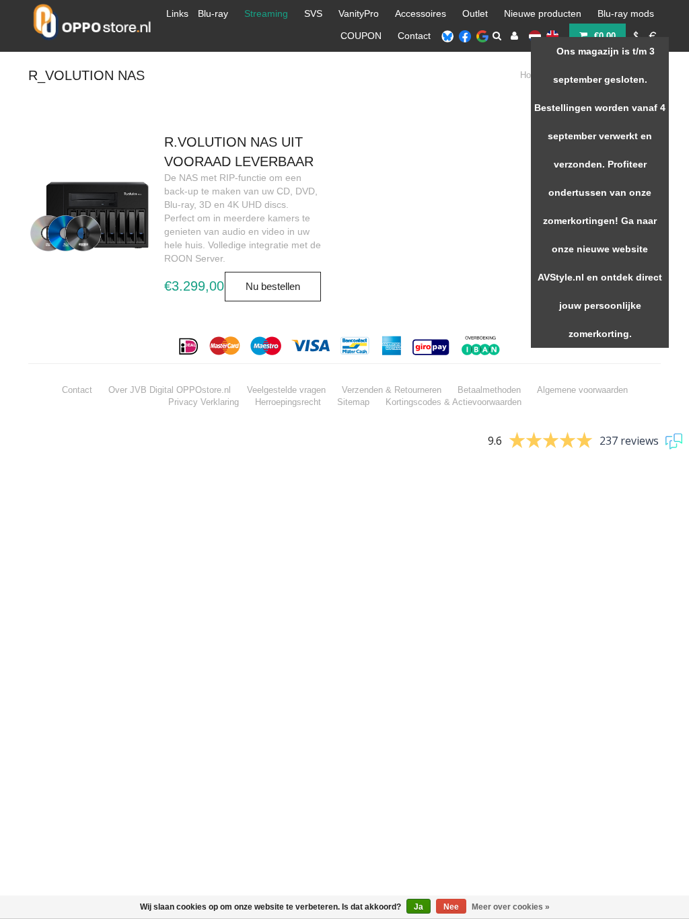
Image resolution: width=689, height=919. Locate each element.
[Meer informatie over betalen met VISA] (311, 346)
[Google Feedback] (482, 36)
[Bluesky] (447, 36)
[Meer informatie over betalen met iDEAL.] (189, 346)
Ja (418, 907)
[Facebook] (465, 36)
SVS (313, 13)
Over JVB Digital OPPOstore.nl (169, 390)
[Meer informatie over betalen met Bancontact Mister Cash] (356, 346)
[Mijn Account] (514, 36)
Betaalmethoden (489, 390)
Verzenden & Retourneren (391, 390)
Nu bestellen (273, 286)
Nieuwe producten (542, 13)
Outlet (475, 13)
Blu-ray (213, 13)
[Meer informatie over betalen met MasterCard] (225, 346)
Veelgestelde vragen (286, 390)
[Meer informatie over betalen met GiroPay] (432, 346)
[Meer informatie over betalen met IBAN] (483, 346)
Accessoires (420, 13)
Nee (451, 907)
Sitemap (353, 402)
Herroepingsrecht (288, 402)
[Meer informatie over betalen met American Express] (392, 346)
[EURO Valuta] (653, 36)
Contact (414, 35)
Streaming (266, 13)
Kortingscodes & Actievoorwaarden (453, 402)
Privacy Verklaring (203, 402)
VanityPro (358, 13)
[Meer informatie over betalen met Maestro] (266, 346)
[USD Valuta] (635, 36)
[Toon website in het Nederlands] (535, 36)
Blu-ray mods (625, 13)
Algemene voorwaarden (582, 390)
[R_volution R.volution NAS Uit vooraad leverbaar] (89, 216)
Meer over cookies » (511, 907)
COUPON (361, 35)
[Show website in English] (552, 36)
